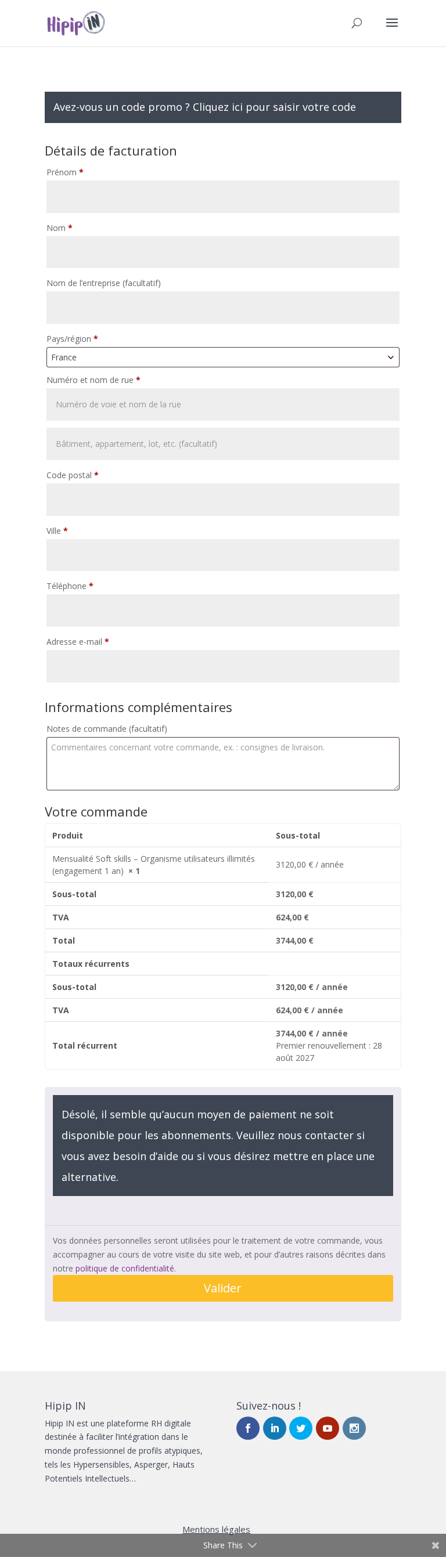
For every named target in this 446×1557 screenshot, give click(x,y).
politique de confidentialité (124, 1268)
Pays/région (72, 338)
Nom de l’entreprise (103, 282)
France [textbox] (64, 357)
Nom (59, 227)
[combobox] (223, 357)
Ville (57, 530)
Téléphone (69, 585)
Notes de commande (106, 728)
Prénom (65, 172)
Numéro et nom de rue (93, 379)
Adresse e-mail (77, 641)
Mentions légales (216, 1529)
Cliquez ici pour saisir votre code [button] (274, 107)
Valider (223, 1288)
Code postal (72, 475)
